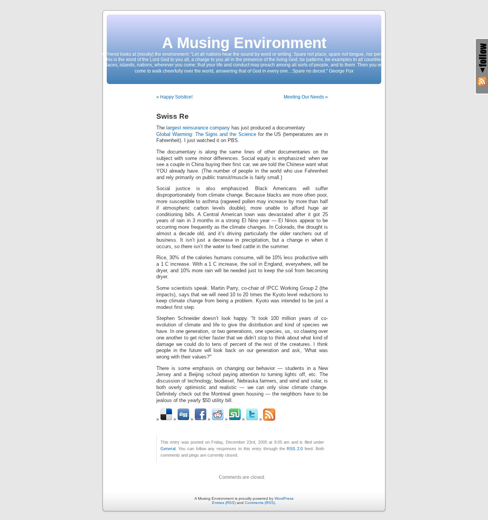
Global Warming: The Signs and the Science (206, 134)
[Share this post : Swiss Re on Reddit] (218, 419)
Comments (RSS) (260, 503)
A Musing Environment (244, 42)
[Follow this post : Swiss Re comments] (269, 419)
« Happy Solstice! (174, 97)
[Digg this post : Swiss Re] (183, 419)
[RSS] (481, 81)
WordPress (284, 498)
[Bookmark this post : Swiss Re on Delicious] (166, 419)
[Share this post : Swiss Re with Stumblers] (235, 419)
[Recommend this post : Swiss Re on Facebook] (200, 419)
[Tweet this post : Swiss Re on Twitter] (252, 419)
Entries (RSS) (224, 503)
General (168, 448)
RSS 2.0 (295, 448)
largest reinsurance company (198, 128)
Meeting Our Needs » (306, 97)
